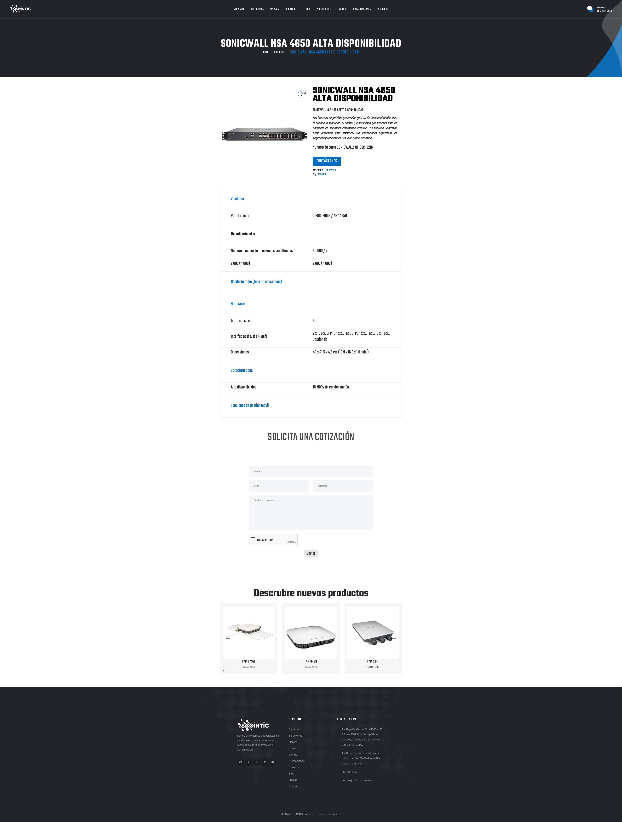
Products (279, 52)
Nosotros (290, 9)
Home (266, 52)
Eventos (342, 9)
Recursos (382, 9)
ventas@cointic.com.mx (356, 780)
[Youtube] (272, 762)
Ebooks (293, 779)
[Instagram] (256, 762)
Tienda (306, 9)
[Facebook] (240, 762)
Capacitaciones (362, 9)
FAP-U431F (248, 661)
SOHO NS (321, 174)
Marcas (274, 9)
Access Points (249, 667)
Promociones (324, 9)
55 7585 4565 (350, 772)
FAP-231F (373, 661)
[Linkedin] (264, 762)
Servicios (239, 9)
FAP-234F (311, 661)
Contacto (294, 786)
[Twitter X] (248, 762)
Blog (291, 773)
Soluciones (257, 9)
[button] (227, 638)
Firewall (330, 170)
